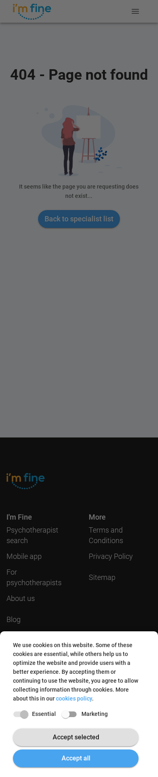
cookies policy (74, 698)
